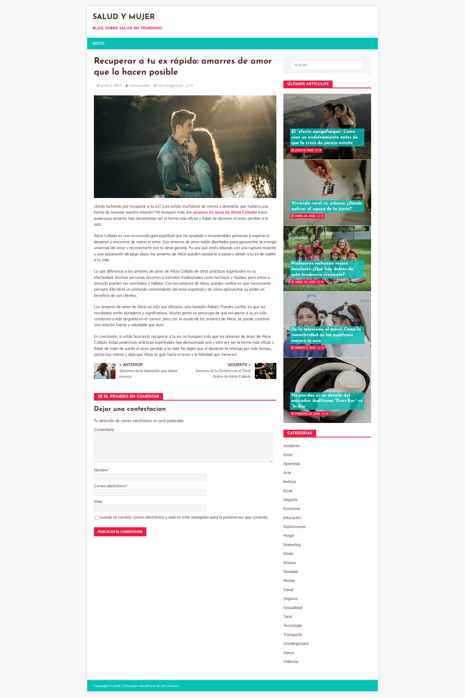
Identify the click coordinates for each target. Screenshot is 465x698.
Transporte (292, 634)
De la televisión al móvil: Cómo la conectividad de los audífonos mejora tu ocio (326, 335)
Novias (289, 580)
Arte (287, 472)
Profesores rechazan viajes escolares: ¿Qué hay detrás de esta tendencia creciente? (322, 269)
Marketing (292, 544)
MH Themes (170, 686)
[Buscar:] (327, 65)
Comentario (104, 429)
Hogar (288, 535)
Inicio (98, 43)
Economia (291, 508)
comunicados (139, 85)
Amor (288, 454)
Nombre (101, 470)
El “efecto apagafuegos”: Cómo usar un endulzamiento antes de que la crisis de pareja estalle (324, 137)
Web (98, 501)
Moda (288, 553)
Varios (288, 652)
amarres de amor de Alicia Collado (224, 212)
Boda (288, 490)
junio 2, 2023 (111, 85)
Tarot (287, 616)
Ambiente (291, 445)
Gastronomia (294, 526)
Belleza (289, 481)
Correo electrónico (110, 486)
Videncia (290, 661)
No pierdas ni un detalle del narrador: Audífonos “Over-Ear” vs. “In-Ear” (327, 401)
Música (289, 562)
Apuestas (291, 463)
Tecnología (292, 625)
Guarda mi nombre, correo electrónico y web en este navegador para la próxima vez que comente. (183, 517)
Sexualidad (292, 607)
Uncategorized (171, 85)
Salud (288, 589)
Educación (292, 517)
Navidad (290, 571)
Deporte (290, 499)
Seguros (290, 598)
